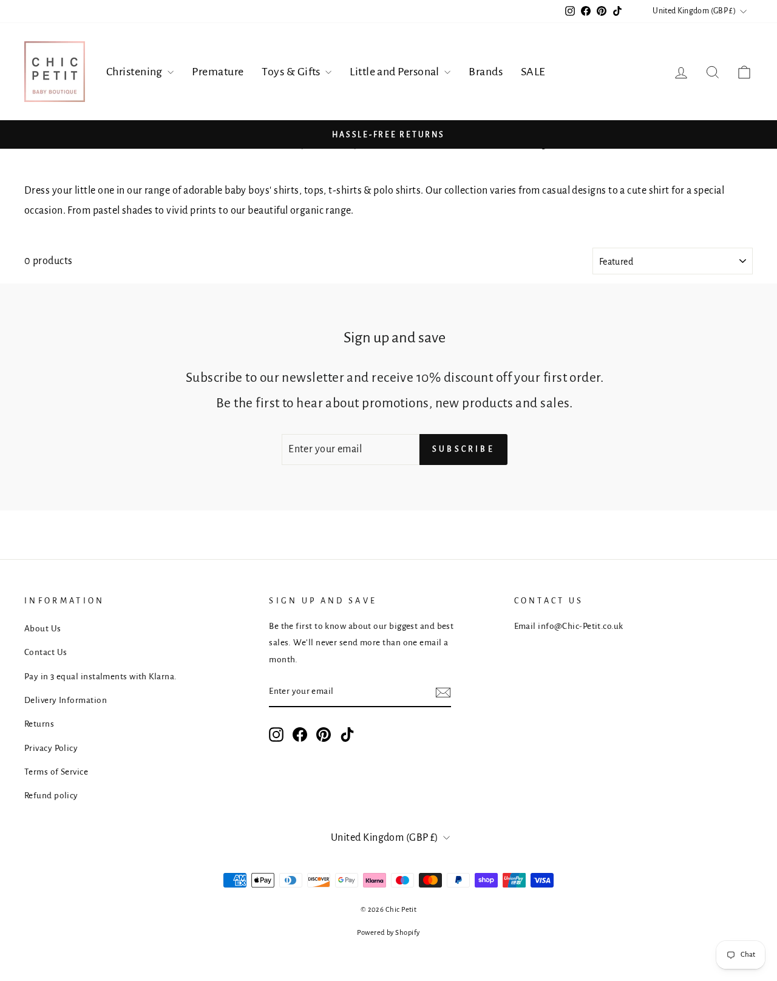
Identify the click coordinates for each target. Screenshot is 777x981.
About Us (42, 628)
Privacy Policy (51, 748)
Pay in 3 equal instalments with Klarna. (100, 676)
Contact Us (45, 652)
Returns (39, 723)
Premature (217, 72)
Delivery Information (65, 700)
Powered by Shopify (388, 933)
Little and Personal (395, 72)
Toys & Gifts (292, 72)
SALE (533, 72)
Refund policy (51, 795)
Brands (486, 72)
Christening (135, 72)
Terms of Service (56, 771)
